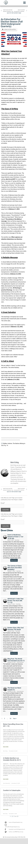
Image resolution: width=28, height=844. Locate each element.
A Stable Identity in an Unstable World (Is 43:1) (12, 759)
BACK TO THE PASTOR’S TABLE (14, 13)
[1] (2, 443)
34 (10, 718)
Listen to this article (10, 29)
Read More (5, 746)
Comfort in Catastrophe (11, 790)
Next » (15, 718)
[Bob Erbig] (5, 537)
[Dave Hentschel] (5, 660)
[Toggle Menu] (24, 2)
